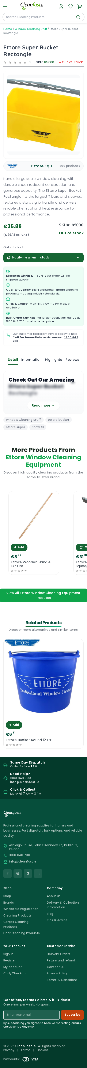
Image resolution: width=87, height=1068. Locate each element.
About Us (54, 896)
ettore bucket (58, 420)
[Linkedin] (38, 873)
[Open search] (78, 17)
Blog (50, 914)
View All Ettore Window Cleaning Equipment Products (43, 595)
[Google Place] (28, 873)
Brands (8, 902)
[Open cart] (79, 6)
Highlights (53, 359)
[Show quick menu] (78, 1062)
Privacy (8, 1050)
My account (12, 967)
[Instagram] (18, 873)
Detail (13, 359)
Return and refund (61, 960)
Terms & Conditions (62, 980)
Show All (38, 427)
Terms (25, 1050)
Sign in (8, 954)
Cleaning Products (17, 915)
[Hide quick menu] (82, 1053)
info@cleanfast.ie (22, 862)
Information (31, 359)
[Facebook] (7, 873)
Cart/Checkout (15, 973)
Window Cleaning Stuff (31, 29)
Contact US (55, 967)
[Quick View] (33, 538)
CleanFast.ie (25, 1046)
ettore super (15, 427)
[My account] (61, 6)
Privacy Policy (57, 973)
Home (7, 29)
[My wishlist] (70, 6)
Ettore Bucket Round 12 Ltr (29, 740)
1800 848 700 (15, 321)
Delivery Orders (58, 954)
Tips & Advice (57, 920)
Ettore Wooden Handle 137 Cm (31, 564)
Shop (7, 896)
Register (9, 960)
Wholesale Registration (20, 909)
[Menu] (5, 6)
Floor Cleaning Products (21, 933)
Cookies (43, 1050)
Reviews (72, 359)
